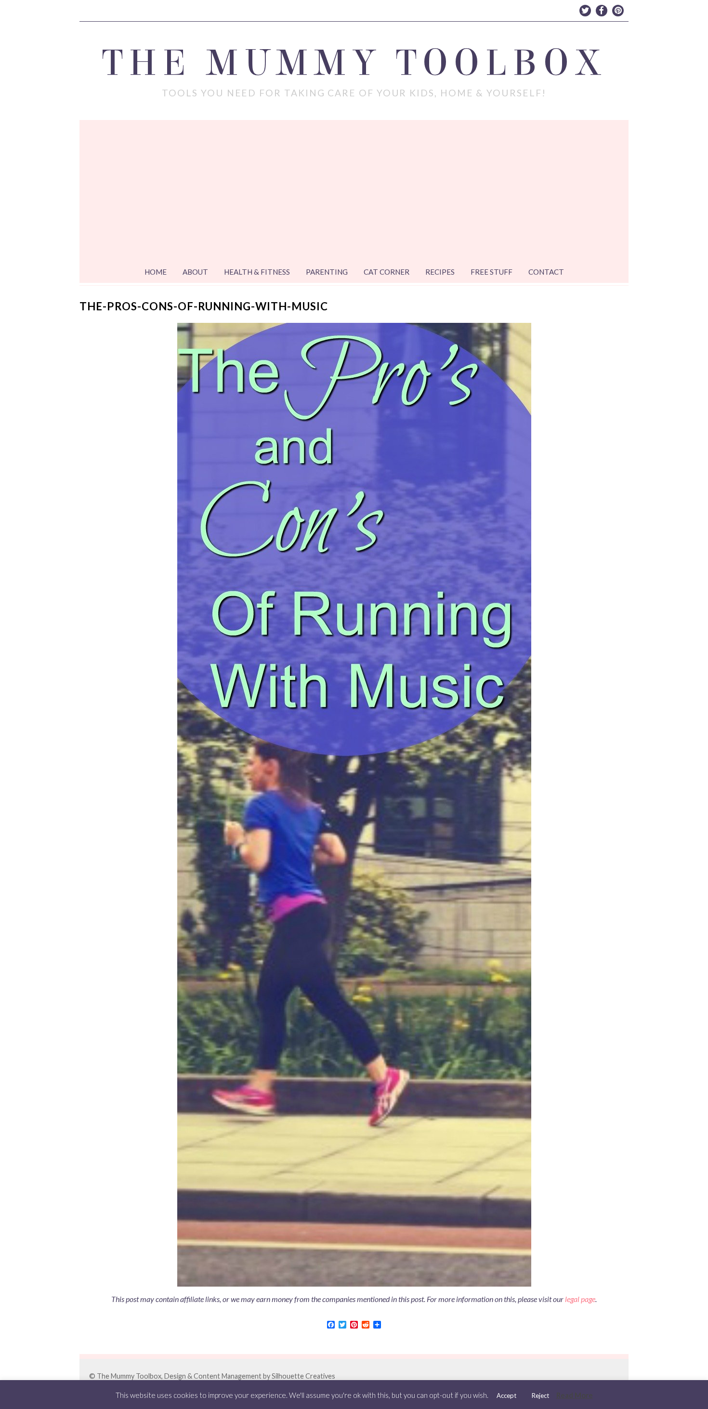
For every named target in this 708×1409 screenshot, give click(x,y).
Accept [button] (506, 1395)
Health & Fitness (257, 271)
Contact (546, 271)
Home (155, 271)
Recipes (440, 271)
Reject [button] (540, 1395)
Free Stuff (491, 271)
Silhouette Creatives (303, 1376)
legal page (580, 1298)
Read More (574, 1395)
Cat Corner (386, 271)
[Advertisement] (354, 192)
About (195, 271)
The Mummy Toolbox (354, 63)
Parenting (327, 271)
